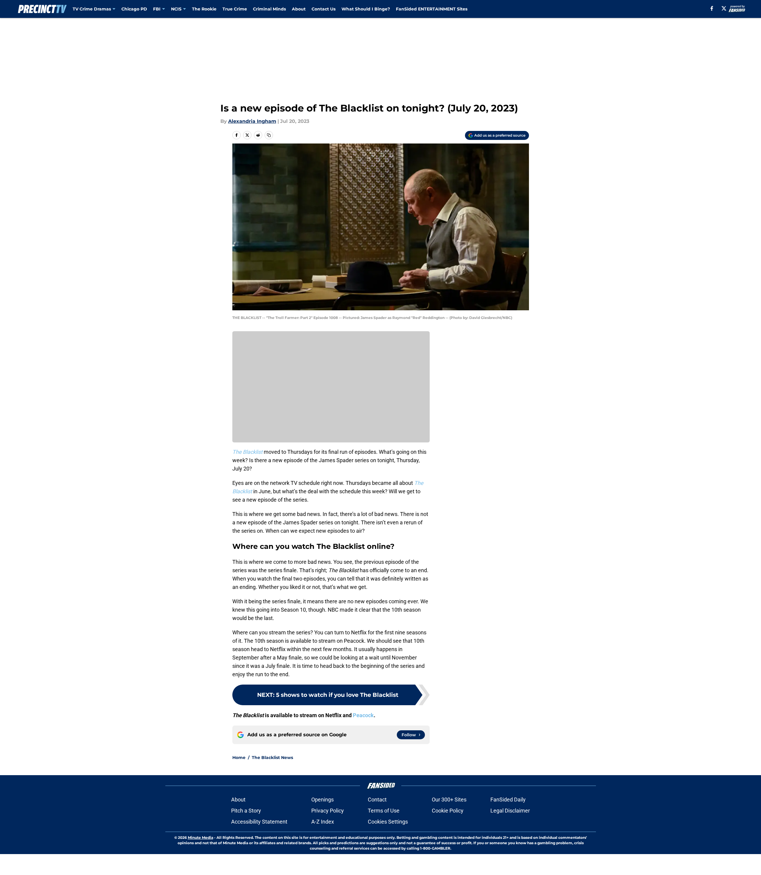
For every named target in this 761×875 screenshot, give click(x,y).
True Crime (234, 9)
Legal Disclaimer (510, 810)
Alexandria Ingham (252, 121)
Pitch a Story (246, 810)
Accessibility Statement (259, 822)
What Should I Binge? (365, 9)
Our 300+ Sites (449, 799)
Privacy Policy (327, 810)
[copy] (269, 135)
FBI (157, 9)
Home (238, 757)
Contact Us (323, 9)
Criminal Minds (269, 9)
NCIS (176, 9)
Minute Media (200, 837)
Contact (377, 799)
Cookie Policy (447, 810)
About (299, 9)
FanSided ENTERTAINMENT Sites (431, 9)
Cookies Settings (388, 822)
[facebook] (711, 8)
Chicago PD (134, 9)
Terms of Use (383, 810)
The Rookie (204, 9)
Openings (322, 799)
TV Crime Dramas (92, 9)
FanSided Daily (508, 799)
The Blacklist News (272, 757)
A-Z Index (322, 822)
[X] (724, 8)
